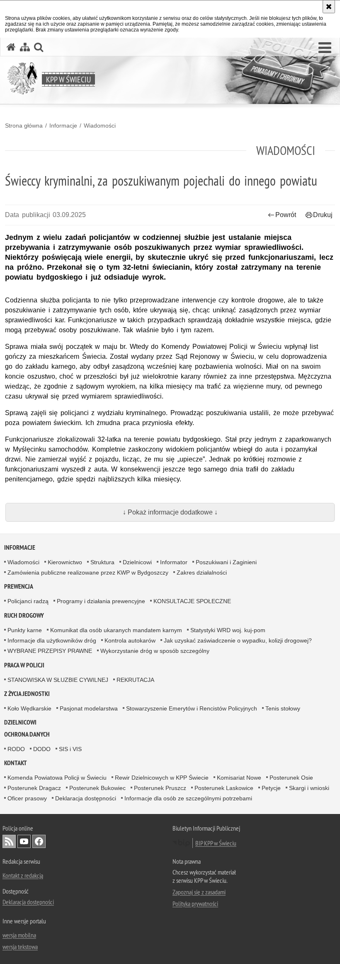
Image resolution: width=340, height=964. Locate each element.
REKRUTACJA (135, 679)
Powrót (285, 214)
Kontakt (15, 763)
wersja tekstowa (20, 946)
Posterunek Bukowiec (97, 788)
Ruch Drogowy (24, 615)
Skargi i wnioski (309, 788)
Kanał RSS (9, 841)
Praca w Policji (24, 665)
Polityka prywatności (195, 903)
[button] (324, 48)
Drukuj (323, 214)
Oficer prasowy (27, 798)
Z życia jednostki (27, 693)
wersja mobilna (19, 935)
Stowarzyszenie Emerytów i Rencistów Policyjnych (191, 708)
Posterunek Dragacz (34, 788)
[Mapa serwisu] (25, 47)
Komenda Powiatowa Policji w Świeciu (57, 777)
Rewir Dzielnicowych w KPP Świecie (162, 777)
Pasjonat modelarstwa (89, 708)
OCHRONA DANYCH (27, 734)
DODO (42, 749)
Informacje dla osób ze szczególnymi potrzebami (188, 798)
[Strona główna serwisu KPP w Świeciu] (11, 47)
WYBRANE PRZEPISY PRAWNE (49, 650)
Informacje (63, 125)
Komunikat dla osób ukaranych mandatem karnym (116, 630)
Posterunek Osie (291, 777)
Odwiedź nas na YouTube (24, 841)
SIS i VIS (70, 749)
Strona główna (24, 125)
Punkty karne (24, 630)
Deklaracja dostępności (85, 798)
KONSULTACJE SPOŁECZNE (192, 601)
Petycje (271, 788)
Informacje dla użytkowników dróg (51, 640)
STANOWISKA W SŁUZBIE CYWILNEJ (57, 679)
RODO (16, 749)
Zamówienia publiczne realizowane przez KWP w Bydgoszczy (87, 572)
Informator (173, 562)
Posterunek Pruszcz (160, 788)
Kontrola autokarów (129, 640)
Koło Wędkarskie (29, 708)
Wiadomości (100, 125)
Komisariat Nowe (239, 777)
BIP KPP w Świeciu (215, 843)
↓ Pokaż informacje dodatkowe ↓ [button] (170, 512)
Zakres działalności (202, 572)
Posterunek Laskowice (223, 788)
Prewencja (18, 586)
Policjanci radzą (28, 601)
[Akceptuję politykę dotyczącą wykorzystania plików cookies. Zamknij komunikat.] (329, 6)
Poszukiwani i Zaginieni (226, 562)
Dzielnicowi (137, 562)
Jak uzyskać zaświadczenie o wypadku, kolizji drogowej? (238, 640)
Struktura (102, 562)
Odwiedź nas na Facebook (39, 841)
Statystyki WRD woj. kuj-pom (227, 630)
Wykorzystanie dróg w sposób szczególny (154, 650)
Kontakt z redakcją (22, 875)
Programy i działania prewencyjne (101, 601)
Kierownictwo (65, 562)
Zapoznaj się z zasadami (199, 892)
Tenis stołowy (282, 708)
